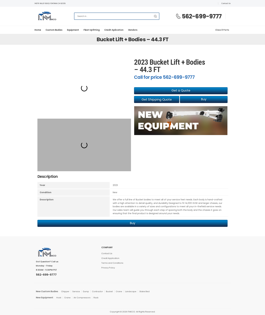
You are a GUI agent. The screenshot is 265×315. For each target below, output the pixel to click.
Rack (96, 297)
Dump (86, 291)
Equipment (73, 29)
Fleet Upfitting (92, 29)
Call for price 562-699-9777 (164, 77)
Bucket (109, 291)
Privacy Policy (108, 267)
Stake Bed (144, 291)
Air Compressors (82, 297)
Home (38, 29)
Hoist (58, 297)
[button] (181, 90)
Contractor (97, 291)
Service (76, 291)
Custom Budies (54, 29)
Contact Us (226, 3)
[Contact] (179, 16)
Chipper (65, 291)
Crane (119, 291)
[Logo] (47, 16)
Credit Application (110, 258)
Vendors (132, 29)
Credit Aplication (113, 29)
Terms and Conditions (112, 263)
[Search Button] (155, 16)
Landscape (130, 291)
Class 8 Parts (222, 29)
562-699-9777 (202, 16)
